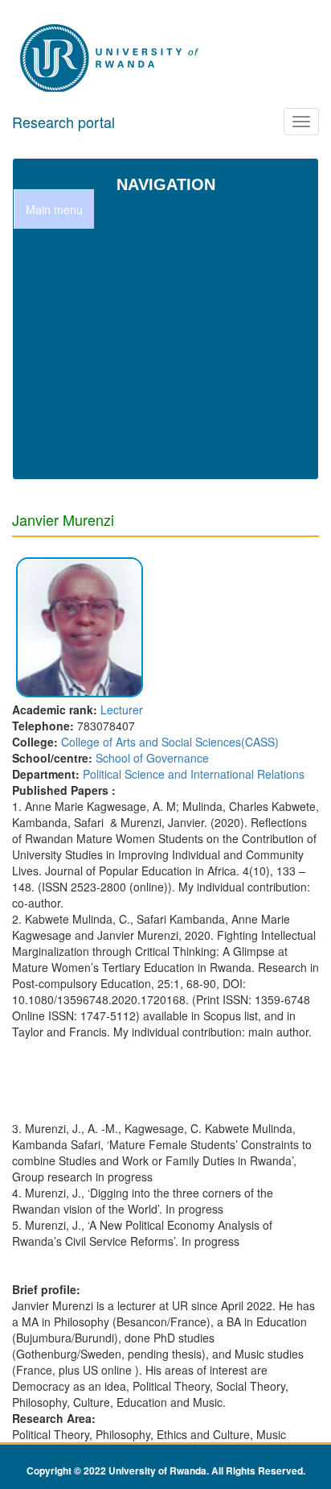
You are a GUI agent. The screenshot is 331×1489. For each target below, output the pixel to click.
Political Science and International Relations (193, 774)
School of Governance (152, 758)
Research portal (63, 121)
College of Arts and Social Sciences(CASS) (170, 742)
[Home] (111, 59)
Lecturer (121, 709)
